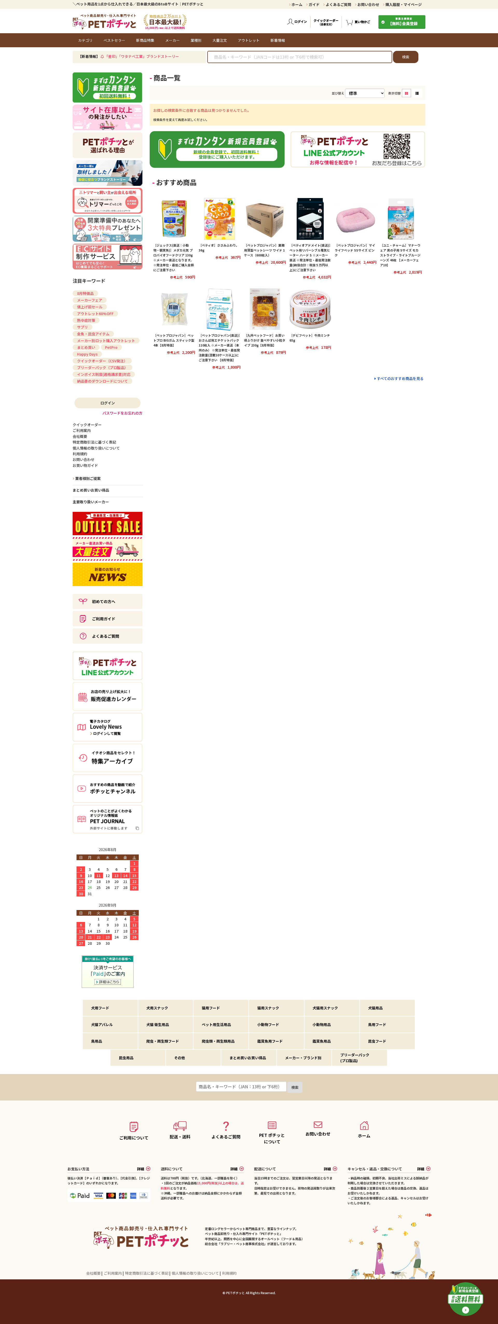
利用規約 (229, 1273)
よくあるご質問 (338, 4)
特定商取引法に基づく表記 (147, 1273)
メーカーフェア (89, 300)
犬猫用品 (375, 1007)
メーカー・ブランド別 (303, 1057)
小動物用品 (322, 1024)
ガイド (314, 4)
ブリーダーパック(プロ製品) (354, 1057)
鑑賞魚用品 (322, 1041)
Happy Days (87, 354)
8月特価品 (85, 293)
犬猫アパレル (102, 1024)
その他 (179, 1057)
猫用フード (211, 1007)
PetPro (111, 347)
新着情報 (278, 40)
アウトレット (249, 40)
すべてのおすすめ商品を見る (400, 378)
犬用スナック (157, 1007)
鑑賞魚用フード (270, 1041)
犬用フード (100, 1007)
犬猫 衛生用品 (157, 1024)
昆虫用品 (126, 1057)
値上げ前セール (89, 306)
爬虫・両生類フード (162, 1041)
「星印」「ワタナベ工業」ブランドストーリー (142, 56)
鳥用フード (377, 1024)
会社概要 (93, 1273)
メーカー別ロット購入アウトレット (106, 340)
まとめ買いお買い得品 (91, 490)
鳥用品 (96, 1041)
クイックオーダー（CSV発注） (102, 360)
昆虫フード (377, 1041)
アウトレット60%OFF (95, 313)
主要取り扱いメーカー (91, 501)
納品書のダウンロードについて (102, 381)
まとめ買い (86, 347)
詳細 (140, 1168)
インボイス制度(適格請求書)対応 (103, 374)
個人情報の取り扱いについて (196, 1273)
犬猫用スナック (325, 1007)
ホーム (296, 4)
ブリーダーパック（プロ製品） (102, 367)
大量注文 (219, 40)
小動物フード (268, 1024)
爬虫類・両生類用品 (218, 1041)
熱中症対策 (86, 320)
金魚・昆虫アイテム (93, 333)
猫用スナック (268, 1007)
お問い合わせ (368, 4)
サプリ (82, 327)
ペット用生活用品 (216, 1024)
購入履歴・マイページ (403, 4)
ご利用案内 (113, 1273)
